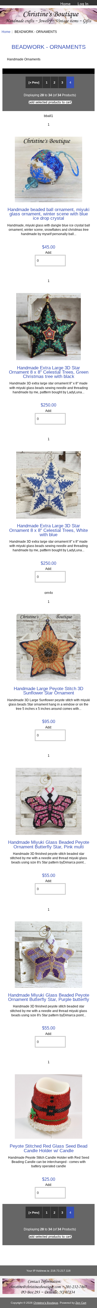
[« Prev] (34, 82)
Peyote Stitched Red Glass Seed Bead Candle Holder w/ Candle (48, 1148)
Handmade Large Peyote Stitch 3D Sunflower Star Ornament (48, 691)
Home (65, 4)
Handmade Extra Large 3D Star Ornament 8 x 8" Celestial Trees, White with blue (48, 530)
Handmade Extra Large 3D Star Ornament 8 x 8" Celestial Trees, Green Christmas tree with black (48, 372)
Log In (83, 4)
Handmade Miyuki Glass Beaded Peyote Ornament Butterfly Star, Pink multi (48, 844)
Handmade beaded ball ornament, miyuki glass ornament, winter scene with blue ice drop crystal (48, 214)
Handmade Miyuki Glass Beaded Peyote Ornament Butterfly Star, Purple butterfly (48, 997)
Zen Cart (80, 1302)
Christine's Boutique (45, 1302)
